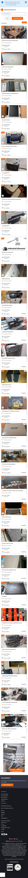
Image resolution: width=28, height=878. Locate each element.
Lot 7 (3, 397)
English (16, 839)
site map (3, 812)
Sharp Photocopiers (7, 305)
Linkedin (4, 834)
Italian (12, 839)
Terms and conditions (5, 820)
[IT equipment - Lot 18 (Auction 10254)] (14, 164)
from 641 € (6, 102)
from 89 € (6, 605)
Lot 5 (3, 212)
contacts (3, 814)
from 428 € (7, 737)
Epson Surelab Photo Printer (9, 146)
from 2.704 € (7, 49)
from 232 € (7, 287)
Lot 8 (3, 291)
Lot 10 (3, 106)
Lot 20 (3, 53)
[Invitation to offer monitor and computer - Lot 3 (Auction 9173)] (14, 482)
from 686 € (7, 76)
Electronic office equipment (9, 728)
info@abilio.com (7, 843)
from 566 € (7, 393)
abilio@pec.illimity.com (18, 844)
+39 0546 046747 (18, 843)
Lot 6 (3, 265)
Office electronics (6, 384)
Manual (2, 810)
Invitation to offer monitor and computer (12, 490)
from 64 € (6, 526)
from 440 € (7, 552)
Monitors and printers (7, 252)
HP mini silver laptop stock (9, 570)
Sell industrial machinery (6, 806)
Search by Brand (4, 795)
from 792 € (7, 711)
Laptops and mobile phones (9, 437)
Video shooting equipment (9, 649)
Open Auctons (4, 797)
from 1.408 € (7, 684)
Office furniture (6, 278)
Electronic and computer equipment (11, 199)
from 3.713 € (7, 181)
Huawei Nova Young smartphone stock (12, 622)
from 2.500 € (7, 155)
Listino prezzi (4, 822)
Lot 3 (3, 317)
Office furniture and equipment (10, 40)
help (2, 816)
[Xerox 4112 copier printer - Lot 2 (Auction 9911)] (14, 349)
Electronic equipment (7, 67)
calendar (3, 801)
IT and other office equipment (10, 702)
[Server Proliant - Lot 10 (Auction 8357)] (14, 111)
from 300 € (7, 128)
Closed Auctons (4, 799)
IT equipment (5, 172)
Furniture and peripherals (8, 464)
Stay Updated (7, 785)
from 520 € (7, 208)
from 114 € (6, 578)
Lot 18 (3, 159)
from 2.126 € (7, 658)
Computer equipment (7, 331)
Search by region (4, 794)
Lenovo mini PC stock (7, 543)
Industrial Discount (8, 9)
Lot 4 (3, 79)
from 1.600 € (7, 234)
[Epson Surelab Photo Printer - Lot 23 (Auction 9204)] (14, 138)
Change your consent (5, 827)
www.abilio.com (8, 844)
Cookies (3, 829)
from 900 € (7, 367)
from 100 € (6, 420)
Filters (24, 22)
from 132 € (6, 261)
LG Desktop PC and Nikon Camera (10, 411)
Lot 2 (3, 344)
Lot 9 (3, 185)
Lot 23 (3, 132)
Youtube (6, 834)
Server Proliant (6, 120)
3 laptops (4, 596)
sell (7, 18)
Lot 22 (3, 609)
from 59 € (6, 631)
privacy (2, 824)
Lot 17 (3, 556)
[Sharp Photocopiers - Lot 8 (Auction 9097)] (14, 297)
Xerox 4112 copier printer (8, 358)
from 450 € (7, 314)
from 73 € (6, 340)
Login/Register (17, 18)
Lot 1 (3, 26)
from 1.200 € (7, 473)
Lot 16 (3, 529)
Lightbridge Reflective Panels (9, 675)
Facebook (2, 834)
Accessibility (3, 826)
